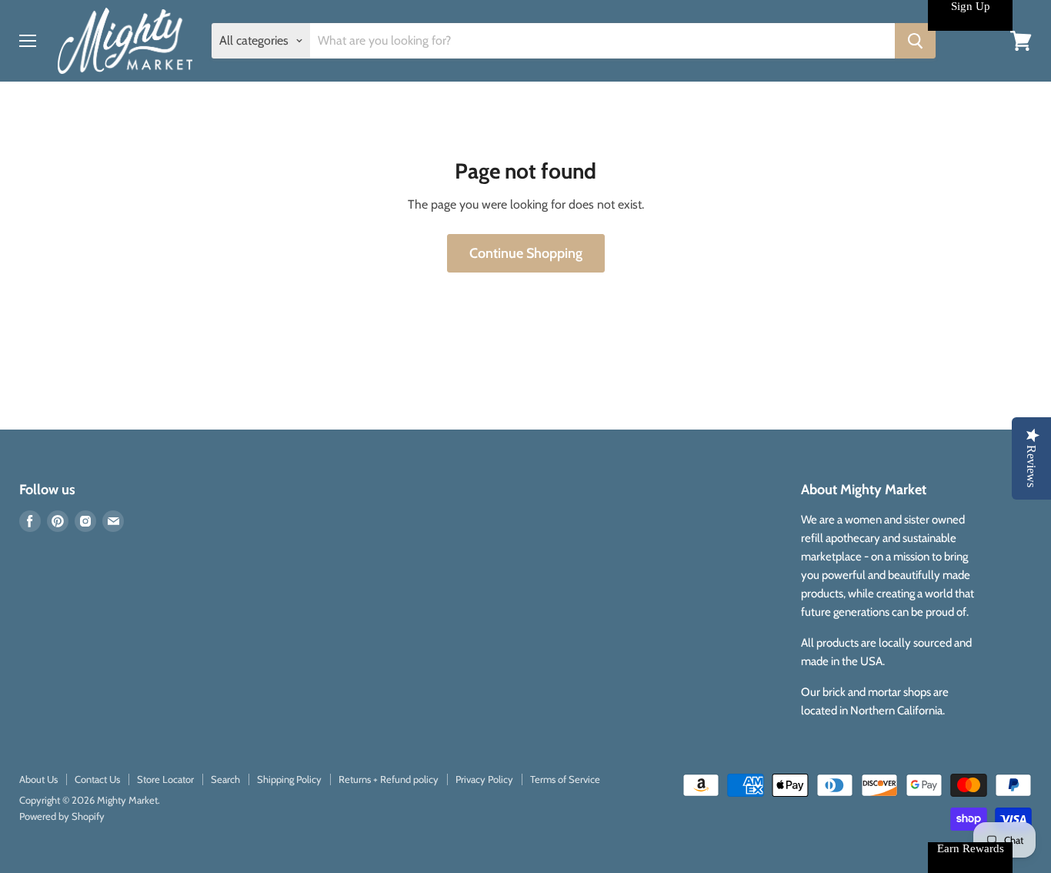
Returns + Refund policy (389, 779)
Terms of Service (565, 779)
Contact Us (97, 779)
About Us (38, 779)
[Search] (915, 41)
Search (225, 779)
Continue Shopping (525, 253)
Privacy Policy (484, 779)
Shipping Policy (289, 779)
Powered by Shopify (62, 816)
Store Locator (165, 779)
